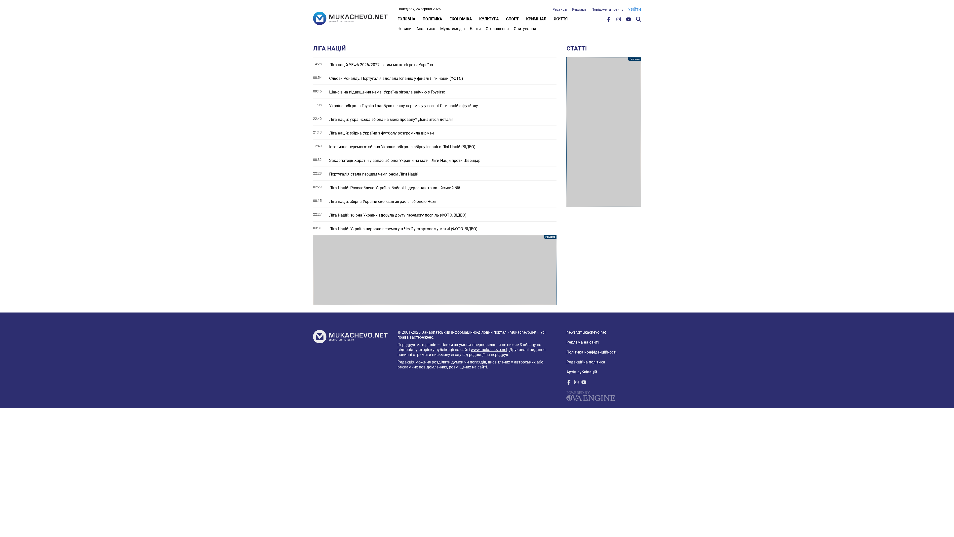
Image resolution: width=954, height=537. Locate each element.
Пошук (638, 19)
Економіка (460, 19)
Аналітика (425, 28)
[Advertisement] (434, 270)
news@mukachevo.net (586, 332)
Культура (489, 19)
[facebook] (608, 20)
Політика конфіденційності (591, 352)
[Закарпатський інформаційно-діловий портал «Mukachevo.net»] (350, 19)
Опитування (525, 28)
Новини (404, 28)
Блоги (475, 28)
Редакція (560, 9)
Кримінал (536, 19)
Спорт (512, 19)
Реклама (579, 9)
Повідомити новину (607, 9)
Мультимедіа (452, 28)
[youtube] (628, 20)
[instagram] (618, 20)
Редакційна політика (585, 362)
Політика (432, 19)
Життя (561, 19)
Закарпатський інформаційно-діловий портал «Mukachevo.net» (480, 332)
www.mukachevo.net (489, 349)
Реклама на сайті (582, 342)
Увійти (634, 9)
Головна (406, 19)
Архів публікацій (581, 372)
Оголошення (497, 28)
